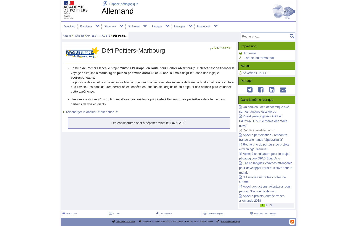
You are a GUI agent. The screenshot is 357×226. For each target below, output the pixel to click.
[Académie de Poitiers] (80, 18)
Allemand (118, 11)
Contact (114, 213)
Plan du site (69, 213)
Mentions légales (213, 213)
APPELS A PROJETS (98, 35)
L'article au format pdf (259, 58)
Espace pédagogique (120, 4)
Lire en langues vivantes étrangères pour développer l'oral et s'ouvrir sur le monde (265, 167)
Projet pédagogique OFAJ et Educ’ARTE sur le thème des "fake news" (263, 120)
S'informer (110, 26)
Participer (179, 26)
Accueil (67, 35)
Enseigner (86, 26)
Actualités (69, 26)
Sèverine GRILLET (256, 73)
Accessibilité (164, 213)
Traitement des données (263, 213)
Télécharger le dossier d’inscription (89, 112)
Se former (134, 26)
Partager (157, 26)
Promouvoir (203, 26)
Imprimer (250, 53)
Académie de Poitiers (125, 221)
